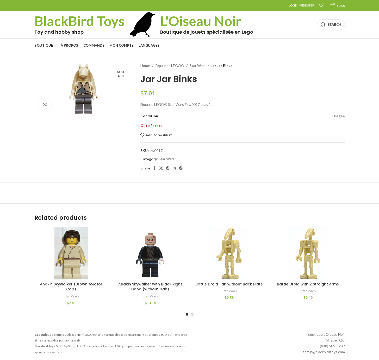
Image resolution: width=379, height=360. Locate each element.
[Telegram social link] (180, 168)
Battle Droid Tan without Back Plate (229, 284)
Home (145, 65)
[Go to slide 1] (187, 314)
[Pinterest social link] (167, 168)
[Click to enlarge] (44, 104)
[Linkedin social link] (174, 168)
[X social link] (161, 168)
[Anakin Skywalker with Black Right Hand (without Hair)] (150, 253)
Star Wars (198, 65)
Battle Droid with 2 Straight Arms (308, 284)
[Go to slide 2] (192, 314)
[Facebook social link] (154, 168)
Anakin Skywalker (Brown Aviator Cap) (71, 287)
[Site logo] (142, 24)
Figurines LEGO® (170, 65)
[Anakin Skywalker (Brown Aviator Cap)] (71, 253)
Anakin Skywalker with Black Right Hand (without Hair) (150, 287)
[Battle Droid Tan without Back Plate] (229, 253)
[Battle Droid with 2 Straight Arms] (308, 253)
